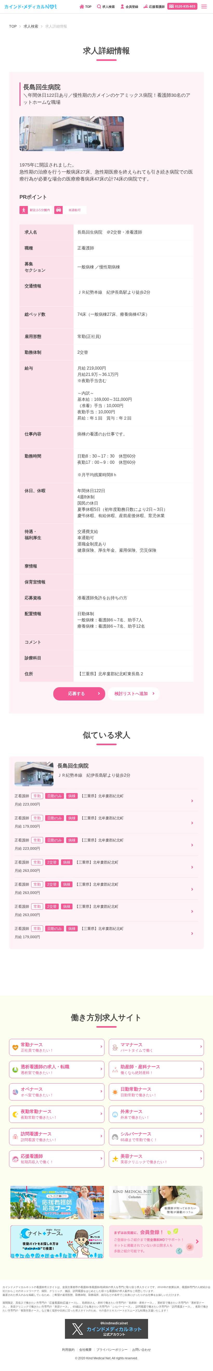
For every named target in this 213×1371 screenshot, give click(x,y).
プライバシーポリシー (112, 1349)
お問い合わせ (141, 1349)
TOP (88, 7)
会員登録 (132, 7)
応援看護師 (157, 7)
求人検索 (108, 7)
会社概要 (85, 1349)
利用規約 (68, 1349)
